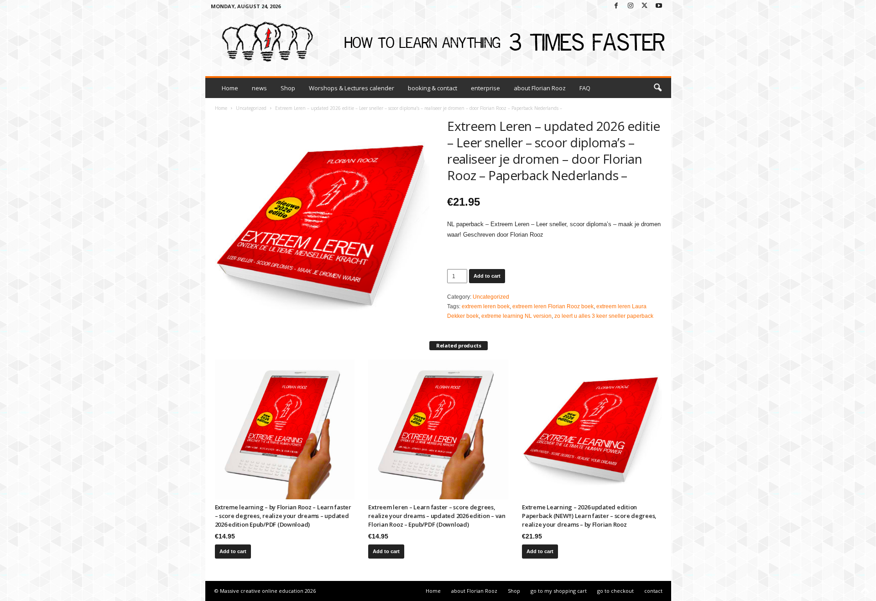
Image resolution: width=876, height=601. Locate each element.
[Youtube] (658, 6)
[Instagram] (630, 6)
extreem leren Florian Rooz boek (553, 306)
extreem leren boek (486, 306)
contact (653, 590)
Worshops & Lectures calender (351, 88)
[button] (657, 88)
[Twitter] (644, 6)
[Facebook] (616, 6)
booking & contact (432, 88)
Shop (288, 88)
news (259, 88)
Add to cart (487, 276)
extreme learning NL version (516, 316)
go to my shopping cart (559, 590)
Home (230, 88)
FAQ (584, 88)
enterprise (485, 88)
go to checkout (615, 590)
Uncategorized (251, 108)
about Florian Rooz (540, 88)
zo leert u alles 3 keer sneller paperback (603, 316)
